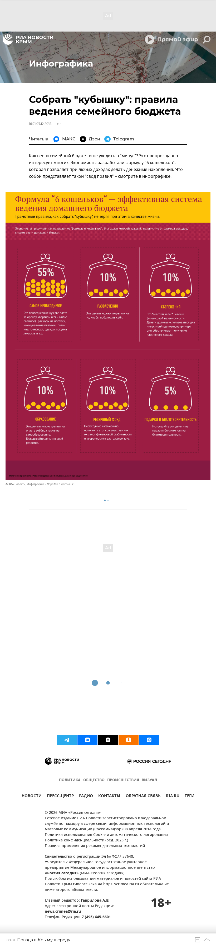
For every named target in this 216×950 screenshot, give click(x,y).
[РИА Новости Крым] (28, 39)
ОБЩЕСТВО (94, 780)
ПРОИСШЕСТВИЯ (123, 780)
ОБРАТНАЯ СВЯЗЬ (143, 797)
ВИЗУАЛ (149, 780)
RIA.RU (172, 797)
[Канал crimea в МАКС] (149, 740)
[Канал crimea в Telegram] (67, 740)
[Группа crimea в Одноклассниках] (129, 740)
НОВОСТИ (32, 797)
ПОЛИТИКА (70, 780)
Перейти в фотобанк (60, 484)
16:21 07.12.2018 (40, 124)
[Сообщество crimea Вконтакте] (87, 740)
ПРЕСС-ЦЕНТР (60, 797)
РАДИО (86, 797)
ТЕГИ (189, 797)
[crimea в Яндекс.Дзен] (108, 740)
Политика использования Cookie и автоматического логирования (106, 835)
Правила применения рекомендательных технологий (95, 846)
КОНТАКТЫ (109, 797)
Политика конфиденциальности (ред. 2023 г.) (86, 840)
